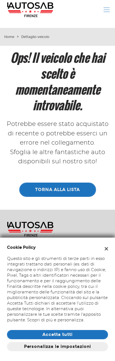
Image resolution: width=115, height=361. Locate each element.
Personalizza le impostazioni (57, 346)
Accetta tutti (57, 334)
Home (9, 37)
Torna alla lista (57, 189)
